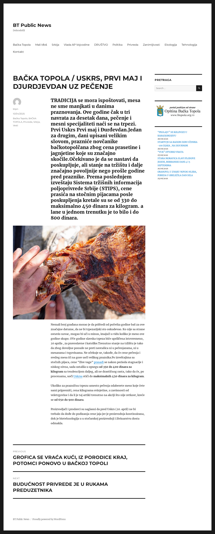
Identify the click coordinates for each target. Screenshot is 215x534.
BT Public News (32, 25)
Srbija (55, 44)
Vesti (15, 125)
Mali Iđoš (41, 44)
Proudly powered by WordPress (49, 519)
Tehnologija (189, 44)
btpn (15, 109)
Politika (117, 44)
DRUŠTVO (101, 44)
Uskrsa (77, 376)
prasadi (99, 362)
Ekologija (171, 44)
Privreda (132, 44)
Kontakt (18, 51)
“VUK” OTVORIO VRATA (170, 152)
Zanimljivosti (151, 44)
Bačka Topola (22, 44)
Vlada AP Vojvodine (77, 44)
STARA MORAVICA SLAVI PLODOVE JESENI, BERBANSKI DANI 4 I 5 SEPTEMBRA (176, 162)
